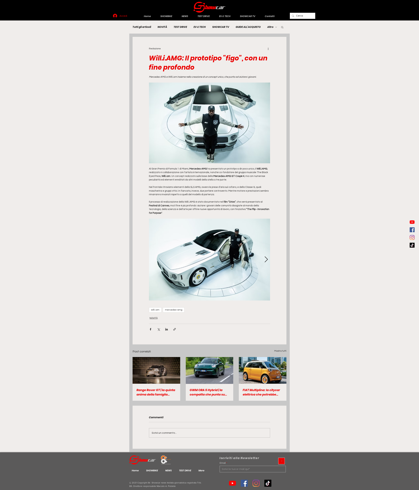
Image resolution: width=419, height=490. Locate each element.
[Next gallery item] (266, 259)
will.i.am (155, 310)
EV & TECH (200, 27)
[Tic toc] (412, 245)
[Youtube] (412, 222)
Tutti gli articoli (142, 27)
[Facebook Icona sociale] (412, 229)
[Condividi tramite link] (174, 329)
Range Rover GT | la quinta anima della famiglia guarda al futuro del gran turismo (156, 392)
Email (223, 463)
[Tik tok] (267, 483)
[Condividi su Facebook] (150, 329)
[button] (282, 27)
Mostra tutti (280, 351)
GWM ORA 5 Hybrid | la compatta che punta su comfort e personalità (207, 392)
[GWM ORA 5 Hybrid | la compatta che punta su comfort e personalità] (209, 370)
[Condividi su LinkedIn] (166, 329)
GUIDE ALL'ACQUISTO (248, 27)
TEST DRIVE (180, 27)
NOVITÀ (162, 27)
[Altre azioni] (268, 49)
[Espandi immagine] (209, 260)
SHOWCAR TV (220, 27)
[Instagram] (412, 237)
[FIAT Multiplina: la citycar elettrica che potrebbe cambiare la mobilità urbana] (262, 370)
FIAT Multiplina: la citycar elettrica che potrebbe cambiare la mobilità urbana (261, 392)
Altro (270, 27)
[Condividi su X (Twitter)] (158, 329)
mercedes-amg (173, 310)
